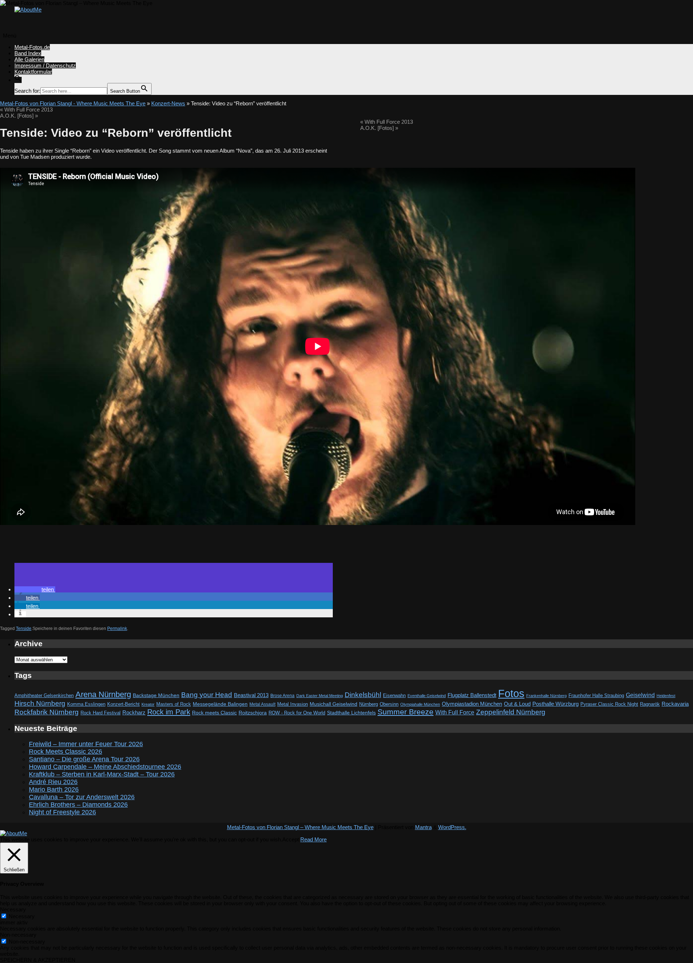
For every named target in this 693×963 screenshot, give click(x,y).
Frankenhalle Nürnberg (546, 695)
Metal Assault (262, 704)
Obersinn (389, 704)
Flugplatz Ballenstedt (472, 695)
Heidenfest (666, 695)
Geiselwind (640, 695)
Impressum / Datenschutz (45, 65)
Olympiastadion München (472, 704)
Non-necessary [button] (18, 935)
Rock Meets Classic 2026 (65, 751)
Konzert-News (168, 103)
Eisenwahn (394, 695)
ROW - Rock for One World (297, 712)
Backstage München (156, 695)
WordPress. (452, 827)
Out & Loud (517, 704)
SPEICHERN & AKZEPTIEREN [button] (37, 960)
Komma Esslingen (86, 704)
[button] (18, 80)
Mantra (423, 827)
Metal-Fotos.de (32, 47)
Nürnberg (368, 704)
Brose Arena (282, 695)
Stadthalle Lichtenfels (351, 712)
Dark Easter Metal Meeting (319, 695)
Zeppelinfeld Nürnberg (510, 712)
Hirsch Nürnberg (39, 703)
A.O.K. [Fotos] (19, 116)
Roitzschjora (253, 712)
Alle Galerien (29, 59)
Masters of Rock (173, 704)
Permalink (117, 628)
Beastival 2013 (251, 695)
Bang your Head (206, 695)
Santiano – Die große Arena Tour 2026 (84, 759)
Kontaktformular (33, 72)
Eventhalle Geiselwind (426, 695)
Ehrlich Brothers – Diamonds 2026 (78, 804)
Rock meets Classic (214, 712)
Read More (313, 839)
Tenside (23, 628)
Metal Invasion (292, 704)
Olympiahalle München (420, 704)
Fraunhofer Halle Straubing (596, 695)
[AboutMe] (28, 9)
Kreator (147, 704)
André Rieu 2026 (53, 781)
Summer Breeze (405, 712)
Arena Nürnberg (103, 694)
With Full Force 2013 (26, 109)
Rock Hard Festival (100, 712)
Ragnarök (650, 704)
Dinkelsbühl (363, 695)
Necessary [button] (13, 909)
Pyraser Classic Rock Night (609, 704)
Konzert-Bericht (123, 704)
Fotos (511, 693)
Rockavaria (675, 704)
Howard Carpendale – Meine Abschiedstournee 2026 (105, 766)
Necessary (22, 916)
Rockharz (133, 712)
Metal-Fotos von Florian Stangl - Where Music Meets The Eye (72, 103)
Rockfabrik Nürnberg (46, 712)
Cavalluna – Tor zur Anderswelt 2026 (82, 797)
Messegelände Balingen (220, 704)
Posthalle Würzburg (555, 704)
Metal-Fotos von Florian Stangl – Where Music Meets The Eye (300, 827)
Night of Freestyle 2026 (62, 812)
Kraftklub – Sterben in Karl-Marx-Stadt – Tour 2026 (102, 774)
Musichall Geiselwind (333, 704)
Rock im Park (168, 712)
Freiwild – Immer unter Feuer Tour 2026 (86, 744)
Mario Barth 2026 (54, 789)
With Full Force (454, 712)
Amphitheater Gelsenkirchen (44, 695)
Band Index (27, 53)
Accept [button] (290, 839)
